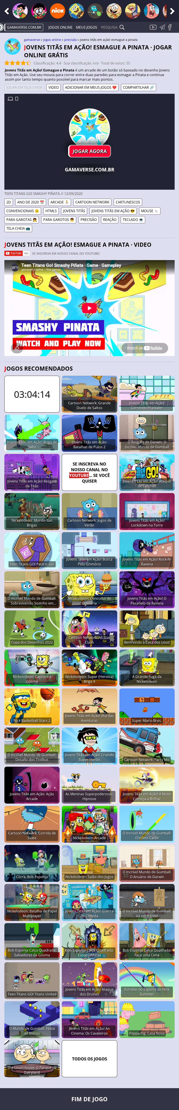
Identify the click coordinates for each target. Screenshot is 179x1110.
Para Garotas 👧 (21, 219)
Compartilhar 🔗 (138, 87)
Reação (109, 219)
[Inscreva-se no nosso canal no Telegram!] (163, 29)
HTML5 (51, 210)
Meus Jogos (86, 27)
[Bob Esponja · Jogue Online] (76, 11)
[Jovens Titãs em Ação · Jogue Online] (38, 11)
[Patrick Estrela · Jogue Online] (151, 11)
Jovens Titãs (74, 210)
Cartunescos (128, 202)
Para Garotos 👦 (58, 219)
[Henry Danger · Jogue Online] (132, 11)
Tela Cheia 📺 (18, 228)
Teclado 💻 (133, 219)
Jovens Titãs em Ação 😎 (113, 210)
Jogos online (60, 27)
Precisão (70, 40)
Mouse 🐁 (149, 210)
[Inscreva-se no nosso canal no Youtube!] (153, 29)
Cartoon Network (92, 202)
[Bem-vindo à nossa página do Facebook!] (171, 29)
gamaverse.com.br (24, 27)
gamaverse (32, 40)
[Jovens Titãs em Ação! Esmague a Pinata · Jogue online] (89, 128)
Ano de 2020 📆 (30, 202)
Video (53, 87)
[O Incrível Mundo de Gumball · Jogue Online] (95, 11)
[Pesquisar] (122, 27)
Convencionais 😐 (22, 210)
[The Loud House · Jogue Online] (114, 11)
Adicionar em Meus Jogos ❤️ (91, 87)
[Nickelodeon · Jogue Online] (57, 11)
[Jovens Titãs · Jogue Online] (20, 11)
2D (8, 202)
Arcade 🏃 (59, 202)
